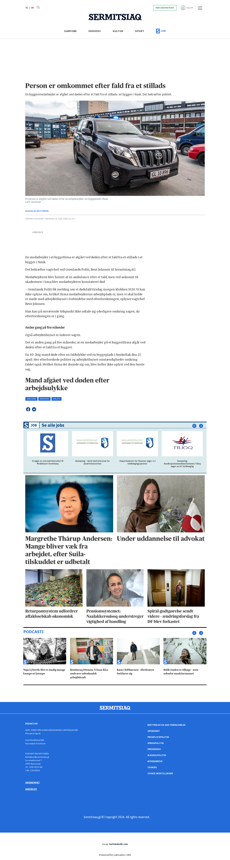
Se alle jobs (53, 425)
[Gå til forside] (115, 17)
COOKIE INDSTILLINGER (160, 773)
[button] (194, 426)
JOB (163, 30)
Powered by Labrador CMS (115, 854)
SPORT (139, 31)
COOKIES (152, 767)
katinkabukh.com (118, 844)
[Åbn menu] (198, 7)
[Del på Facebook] (28, 409)
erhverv (44, 398)
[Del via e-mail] (34, 409)
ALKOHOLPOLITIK (156, 755)
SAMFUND (70, 31)
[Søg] (38, 7)
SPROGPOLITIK (155, 743)
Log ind (189, 8)
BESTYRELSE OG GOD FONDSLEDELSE (166, 725)
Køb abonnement (165, 8)
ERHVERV (95, 31)
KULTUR (118, 31)
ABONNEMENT (32, 782)
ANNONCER (31, 789)
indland (31, 398)
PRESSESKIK (154, 749)
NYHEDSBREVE (154, 761)
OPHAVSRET (153, 731)
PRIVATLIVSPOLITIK (158, 737)
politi (56, 398)
